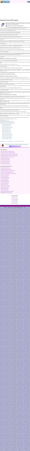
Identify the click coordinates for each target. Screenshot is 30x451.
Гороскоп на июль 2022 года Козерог (7, 135)
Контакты (5, 207)
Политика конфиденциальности (19, 207)
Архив (24, 207)
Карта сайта (9, 207)
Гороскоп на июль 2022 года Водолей (7, 137)
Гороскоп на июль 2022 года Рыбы (6, 138)
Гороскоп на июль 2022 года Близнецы (7, 127)
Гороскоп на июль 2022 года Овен (6, 124)
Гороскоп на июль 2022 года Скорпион (7, 134)
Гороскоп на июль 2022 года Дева (6, 131)
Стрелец (11, 38)
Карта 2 (13, 207)
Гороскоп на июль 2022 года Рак (6, 128)
